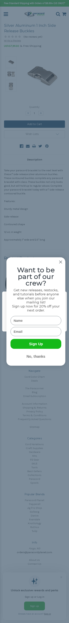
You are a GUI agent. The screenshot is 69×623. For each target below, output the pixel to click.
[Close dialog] (60, 262)
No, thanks (35, 356)
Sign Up (36, 344)
